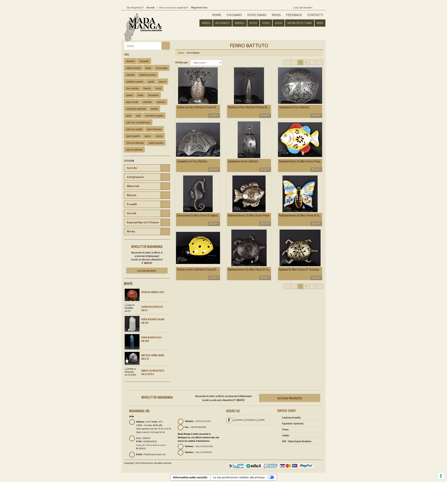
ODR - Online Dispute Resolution (296, 441)
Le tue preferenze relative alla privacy (239, 477)
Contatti (315, 15)
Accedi (150, 7)
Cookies (285, 435)
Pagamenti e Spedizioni (292, 423)
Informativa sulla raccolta (190, 477)
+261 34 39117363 (204, 446)
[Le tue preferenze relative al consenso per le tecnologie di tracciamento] (441, 476)
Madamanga (147, 463)
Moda (320, 23)
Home (216, 15)
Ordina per (181, 62)
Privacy (285, 429)
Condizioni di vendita (291, 417)
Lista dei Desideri (302, 7)
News (276, 15)
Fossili (266, 23)
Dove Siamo (256, 15)
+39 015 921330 (203, 421)
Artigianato (222, 23)
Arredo (206, 23)
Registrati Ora (199, 7)
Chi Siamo (234, 15)
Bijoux (253, 23)
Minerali (240, 23)
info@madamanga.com (155, 454)
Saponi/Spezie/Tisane (299, 23)
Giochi (278, 23)
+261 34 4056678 (203, 452)
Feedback (294, 15)
